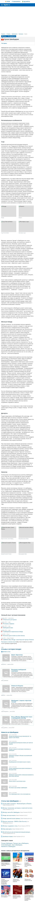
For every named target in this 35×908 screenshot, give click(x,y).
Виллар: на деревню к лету (10, 826)
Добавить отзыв (6, 651)
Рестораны (4, 43)
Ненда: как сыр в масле (9, 815)
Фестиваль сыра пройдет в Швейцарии (18, 787)
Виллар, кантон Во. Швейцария (11, 812)
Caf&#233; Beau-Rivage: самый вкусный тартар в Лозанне (18, 639)
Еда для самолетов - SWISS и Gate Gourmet (15, 821)
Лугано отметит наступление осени (17, 781)
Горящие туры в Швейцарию (20, 843)
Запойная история (8, 836)
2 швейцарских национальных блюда (13, 631)
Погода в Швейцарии (6, 843)
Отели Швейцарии (6, 845)
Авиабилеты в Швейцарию (8, 846)
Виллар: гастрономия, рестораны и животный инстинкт (17, 808)
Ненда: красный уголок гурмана (11, 818)
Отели (8, 1)
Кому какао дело (7, 829)
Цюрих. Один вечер (17, 654)
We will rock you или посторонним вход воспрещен (16, 832)
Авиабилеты (16, 1)
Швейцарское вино (8, 627)
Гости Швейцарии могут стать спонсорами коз (19, 794)
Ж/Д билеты (27, 1)
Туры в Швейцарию (17, 845)
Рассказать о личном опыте (8, 641)
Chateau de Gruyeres (17, 685)
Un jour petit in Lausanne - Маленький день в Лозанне (17, 803)
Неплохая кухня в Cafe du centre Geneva (14, 635)
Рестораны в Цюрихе (8, 623)
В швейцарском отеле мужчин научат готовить (19, 762)
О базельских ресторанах (10, 619)
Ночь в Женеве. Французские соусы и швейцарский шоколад (21, 717)
